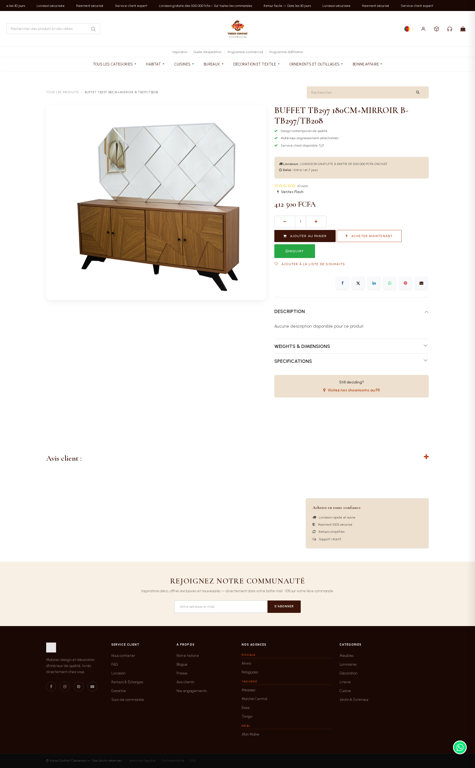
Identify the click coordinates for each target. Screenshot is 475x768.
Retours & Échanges (127, 682)
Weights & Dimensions (302, 346)
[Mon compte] (423, 28)
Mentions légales (142, 760)
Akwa (246, 663)
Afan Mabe (250, 734)
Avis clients (185, 682)
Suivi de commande (127, 700)
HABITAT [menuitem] (154, 64)
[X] (358, 283)
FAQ (114, 664)
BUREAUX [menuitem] (212, 64)
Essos (246, 708)
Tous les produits (62, 92)
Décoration (348, 673)
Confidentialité (172, 760)
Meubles (346, 656)
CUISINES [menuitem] (182, 64)
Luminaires (348, 664)
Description (289, 311)
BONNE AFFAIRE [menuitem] (366, 64)
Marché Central (254, 699)
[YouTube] (92, 687)
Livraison (118, 673)
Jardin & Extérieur (354, 700)
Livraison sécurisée (46, 5)
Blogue (181, 664)
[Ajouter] (316, 222)
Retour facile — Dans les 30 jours (283, 5)
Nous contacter (123, 656)
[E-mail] (421, 283)
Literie (345, 682)
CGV (193, 760)
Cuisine (345, 691)
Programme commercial (245, 52)
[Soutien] (449, 28)
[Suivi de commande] (436, 28)
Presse (181, 673)
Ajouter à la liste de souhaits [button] (312, 264)
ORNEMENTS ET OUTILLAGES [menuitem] (314, 64)
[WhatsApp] (389, 283)
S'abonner (284, 606)
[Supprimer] (284, 222)
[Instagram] (65, 687)
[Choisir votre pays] (409, 29)
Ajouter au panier (308, 236)
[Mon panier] (462, 28)
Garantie (118, 691)
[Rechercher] (93, 29)
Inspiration (179, 52)
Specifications (293, 361)
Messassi (248, 690)
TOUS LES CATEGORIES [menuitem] (113, 64)
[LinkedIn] (374, 283)
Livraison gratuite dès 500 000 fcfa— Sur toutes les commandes (201, 5)
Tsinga (247, 716)
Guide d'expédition (207, 52)
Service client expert (127, 5)
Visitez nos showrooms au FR (354, 390)
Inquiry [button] (296, 251)
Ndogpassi (250, 672)
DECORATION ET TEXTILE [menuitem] (255, 64)
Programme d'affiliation (286, 52)
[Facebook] (342, 283)
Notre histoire (187, 656)
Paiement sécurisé (85, 5)
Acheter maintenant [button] (371, 236)
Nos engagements (191, 691)
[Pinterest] (405, 283)
